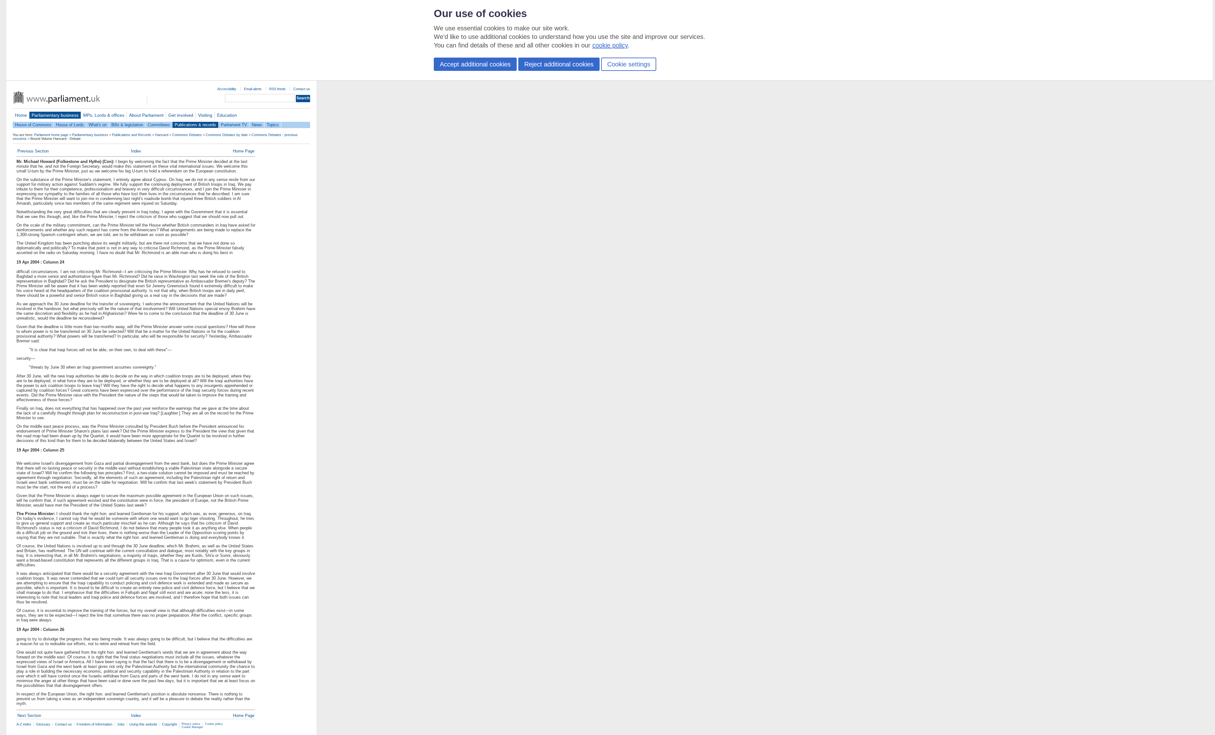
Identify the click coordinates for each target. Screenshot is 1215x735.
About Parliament (146, 115)
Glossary (43, 724)
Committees (159, 124)
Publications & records (195, 124)
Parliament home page (51, 135)
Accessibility (226, 89)
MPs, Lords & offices (103, 115)
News (257, 124)
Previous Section (33, 151)
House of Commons (33, 124)
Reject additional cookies (559, 64)
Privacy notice (191, 724)
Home (21, 115)
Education (227, 115)
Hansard (161, 135)
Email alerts (253, 89)
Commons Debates (187, 135)
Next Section (29, 715)
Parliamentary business (55, 115)
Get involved (180, 115)
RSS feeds (277, 89)
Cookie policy (214, 724)
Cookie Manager (192, 727)
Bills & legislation (127, 124)
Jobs (121, 724)
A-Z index (23, 724)
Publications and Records (131, 135)
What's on (98, 124)
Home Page (243, 151)
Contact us (301, 89)
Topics (273, 124)
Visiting (205, 115)
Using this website (143, 724)
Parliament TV (234, 124)
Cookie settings (628, 64)
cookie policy (610, 45)
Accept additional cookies (475, 64)
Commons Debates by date (227, 135)
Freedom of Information (94, 724)
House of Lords (70, 124)
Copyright (169, 724)
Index (136, 151)
